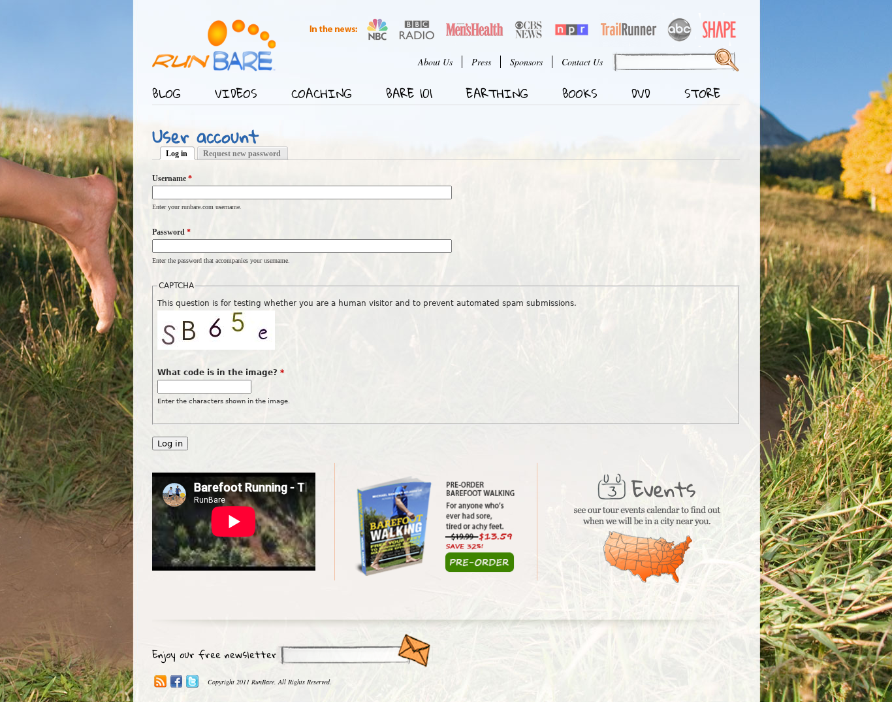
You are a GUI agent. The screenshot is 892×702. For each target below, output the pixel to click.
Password (171, 232)
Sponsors (526, 62)
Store (702, 93)
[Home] (214, 45)
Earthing (497, 93)
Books (579, 93)
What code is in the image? (220, 372)
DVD (640, 93)
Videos (236, 93)
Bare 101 (409, 93)
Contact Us (582, 62)
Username (172, 178)
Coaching (321, 93)
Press (481, 62)
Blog (166, 93)
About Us (435, 62)
